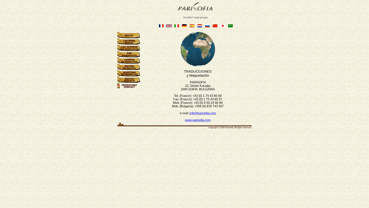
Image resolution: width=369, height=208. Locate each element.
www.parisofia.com (198, 120)
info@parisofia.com (202, 113)
